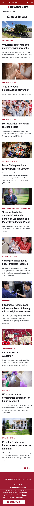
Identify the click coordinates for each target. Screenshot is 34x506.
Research (6, 301)
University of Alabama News (18, 479)
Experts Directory (18, 488)
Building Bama (8, 41)
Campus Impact (8, 348)
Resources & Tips (9, 83)
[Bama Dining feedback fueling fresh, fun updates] (17, 163)
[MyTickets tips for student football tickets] (17, 118)
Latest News (18, 484)
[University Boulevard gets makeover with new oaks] (17, 39)
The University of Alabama (9, 2)
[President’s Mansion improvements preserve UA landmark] (17, 439)
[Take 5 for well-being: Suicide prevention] (17, 79)
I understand (13, 502)
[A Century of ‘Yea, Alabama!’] (17, 347)
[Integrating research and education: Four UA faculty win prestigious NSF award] (17, 302)
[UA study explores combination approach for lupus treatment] (17, 392)
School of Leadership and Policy (16, 208)
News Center (17, 7)
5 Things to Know (9, 256)
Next (26, 468)
